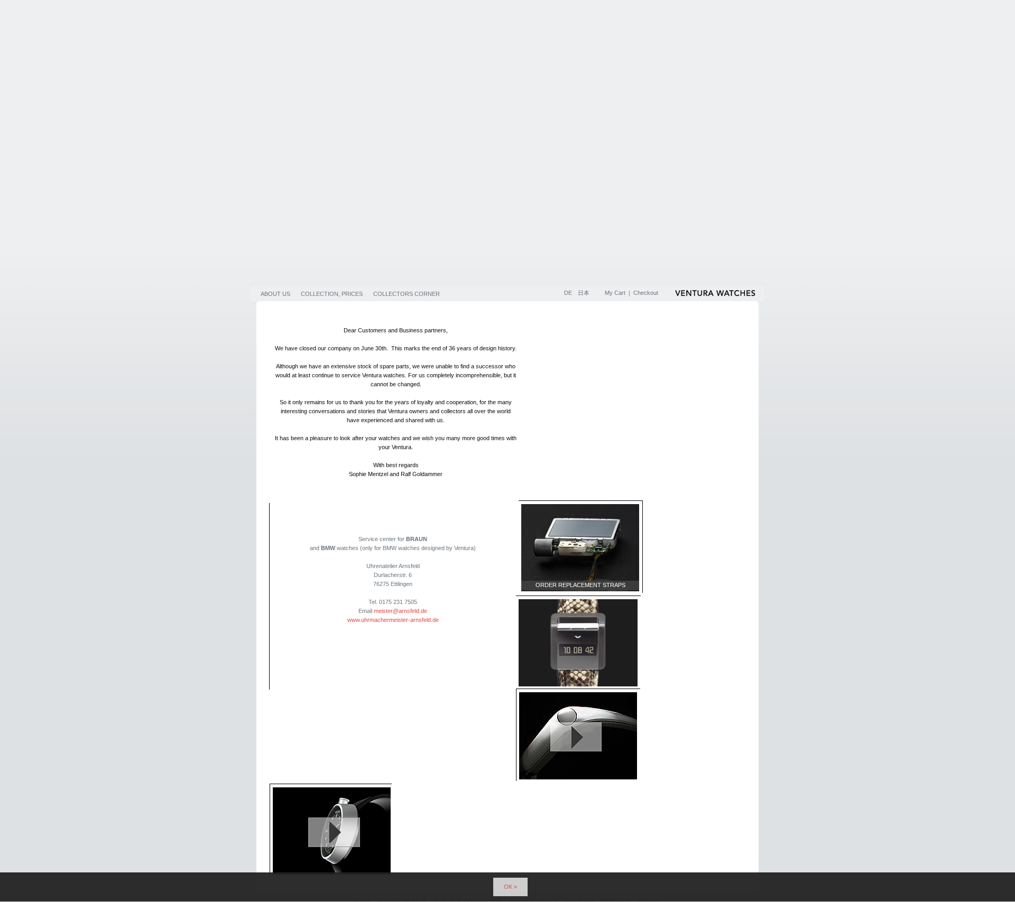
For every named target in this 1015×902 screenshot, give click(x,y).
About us (275, 294)
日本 (583, 293)
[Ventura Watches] (716, 295)
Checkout (645, 293)
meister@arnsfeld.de (400, 611)
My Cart (615, 293)
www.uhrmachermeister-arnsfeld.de (393, 620)
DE (569, 293)
